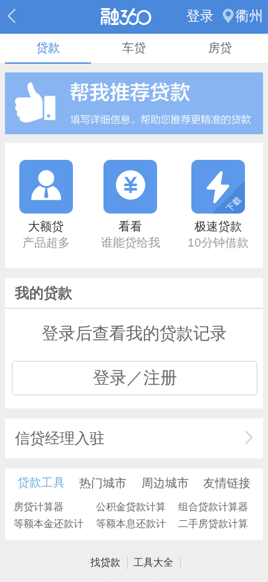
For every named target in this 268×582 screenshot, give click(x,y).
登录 (200, 16)
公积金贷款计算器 (131, 508)
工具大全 (153, 562)
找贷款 (105, 562)
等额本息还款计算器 (131, 525)
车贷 (134, 47)
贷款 (48, 47)
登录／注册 (135, 377)
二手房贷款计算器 (213, 525)
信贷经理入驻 (60, 438)
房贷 (220, 47)
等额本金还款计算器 (49, 525)
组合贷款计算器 (213, 506)
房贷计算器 (39, 506)
